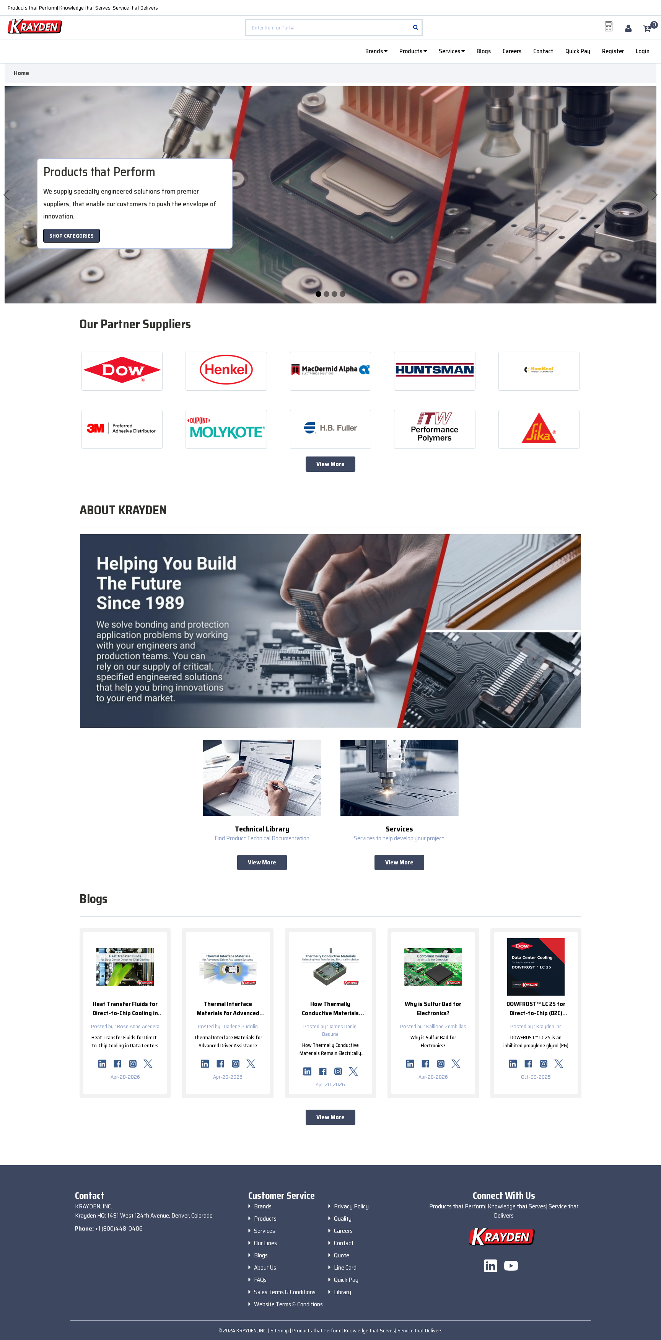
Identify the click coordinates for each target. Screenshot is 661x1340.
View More (330, 464)
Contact (543, 51)
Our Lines (265, 1243)
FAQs (260, 1280)
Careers (512, 51)
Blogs (484, 51)
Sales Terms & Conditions (285, 1292)
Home (21, 73)
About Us (265, 1267)
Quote (341, 1255)
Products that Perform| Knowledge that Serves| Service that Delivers (83, 7)
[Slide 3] (342, 294)
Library (342, 1292)
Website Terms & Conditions (288, 1304)
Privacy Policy (351, 1206)
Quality (343, 1218)
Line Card (345, 1267)
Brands (374, 51)
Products (411, 51)
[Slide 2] (334, 294)
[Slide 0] (318, 294)
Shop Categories (71, 235)
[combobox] (334, 28)
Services (450, 51)
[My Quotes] (608, 26)
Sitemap (280, 1330)
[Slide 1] (326, 294)
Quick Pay (577, 51)
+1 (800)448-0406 (119, 1228)
